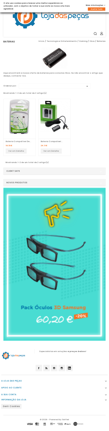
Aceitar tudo (96, 9)
